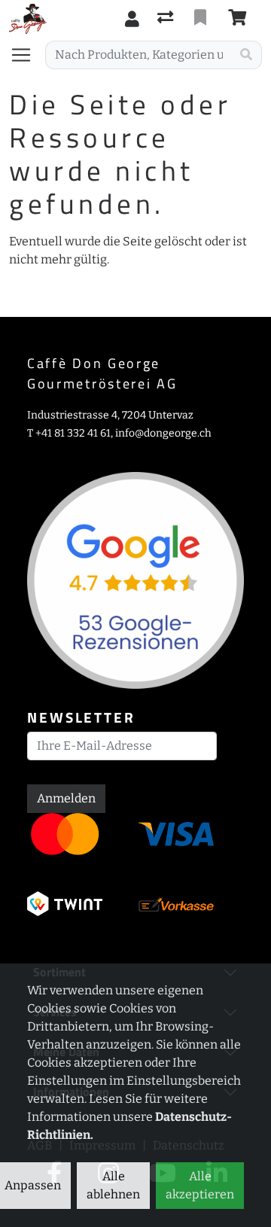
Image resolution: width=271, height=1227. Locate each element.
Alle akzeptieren (200, 1185)
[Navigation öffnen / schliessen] (27, 55)
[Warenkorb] (240, 19)
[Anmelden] (132, 19)
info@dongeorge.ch (163, 433)
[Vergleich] (166, 19)
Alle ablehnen (113, 1185)
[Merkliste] (201, 19)
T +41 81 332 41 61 (69, 433)
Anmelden (66, 798)
